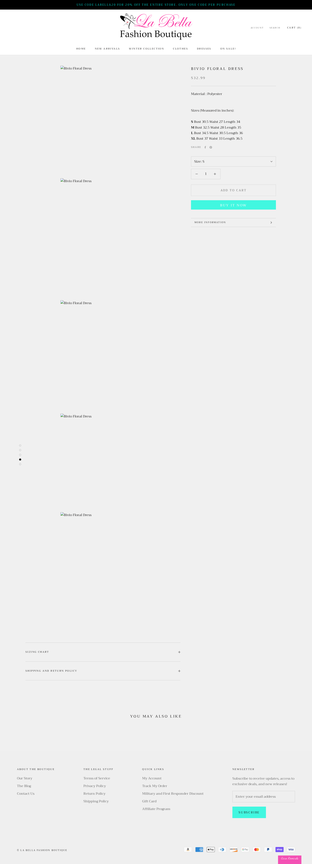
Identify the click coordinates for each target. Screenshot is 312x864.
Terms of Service (96, 778)
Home (81, 49)
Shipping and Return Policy (51, 671)
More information (210, 222)
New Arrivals (107, 49)
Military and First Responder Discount (173, 793)
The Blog (24, 786)
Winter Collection (146, 49)
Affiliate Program (156, 809)
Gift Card (149, 801)
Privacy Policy (94, 786)
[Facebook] (205, 147)
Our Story (24, 778)
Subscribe (249, 812)
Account (257, 28)
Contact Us (25, 793)
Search (275, 28)
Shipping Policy (96, 801)
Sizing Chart (37, 652)
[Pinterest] (210, 147)
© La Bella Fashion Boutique (42, 850)
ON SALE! (228, 49)
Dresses (204, 49)
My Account (152, 778)
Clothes (180, 49)
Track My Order (154, 786)
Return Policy (94, 793)
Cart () (294, 28)
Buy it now (233, 205)
